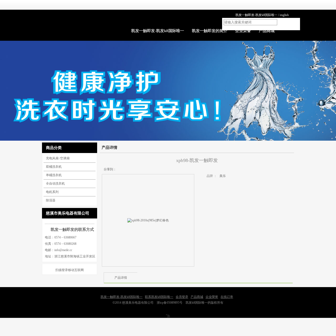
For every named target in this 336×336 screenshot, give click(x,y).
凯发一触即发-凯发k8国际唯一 (256, 15)
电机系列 (52, 192)
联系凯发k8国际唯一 (159, 297)
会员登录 (182, 297)
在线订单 (226, 297)
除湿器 (50, 200)
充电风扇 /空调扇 (58, 158)
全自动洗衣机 (55, 183)
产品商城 (197, 297)
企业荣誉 (212, 297)
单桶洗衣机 (54, 175)
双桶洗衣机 (54, 167)
